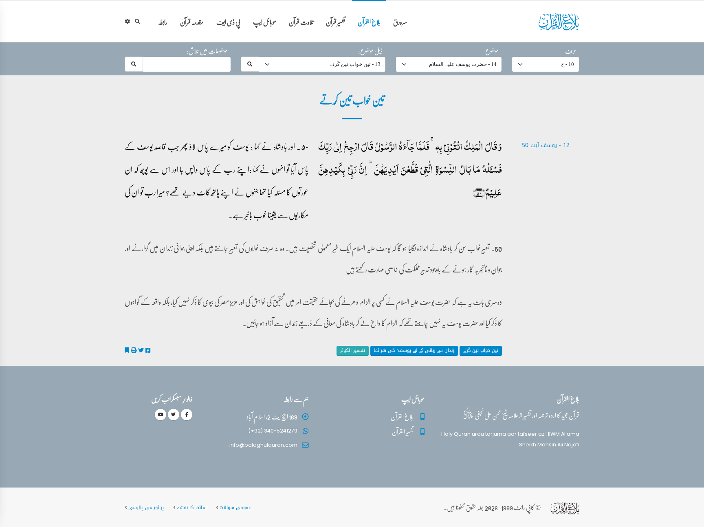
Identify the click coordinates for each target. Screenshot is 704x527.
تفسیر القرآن (403, 431)
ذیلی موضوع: (370, 51)
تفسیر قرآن (335, 22)
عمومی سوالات (235, 507)
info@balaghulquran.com (263, 444)
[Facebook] (186, 414)
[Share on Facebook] (147, 350)
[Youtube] (160, 414)
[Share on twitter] (141, 350)
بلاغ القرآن (369, 22)
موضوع (492, 51)
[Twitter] (173, 414)
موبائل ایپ (264, 22)
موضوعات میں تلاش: (207, 51)
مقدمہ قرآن (192, 22)
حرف (570, 51)
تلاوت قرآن (301, 22)
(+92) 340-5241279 (272, 430)
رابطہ (162, 22)
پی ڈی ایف (228, 22)
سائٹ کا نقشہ (192, 507)
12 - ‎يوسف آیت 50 (546, 145)
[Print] (133, 350)
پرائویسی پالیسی (146, 507)
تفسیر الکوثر (352, 350)
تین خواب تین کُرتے (480, 350)
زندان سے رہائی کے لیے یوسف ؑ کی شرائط (414, 350)
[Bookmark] (127, 350)
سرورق (400, 22)
